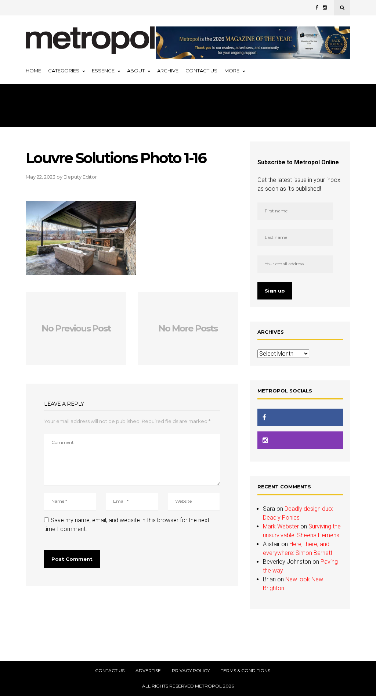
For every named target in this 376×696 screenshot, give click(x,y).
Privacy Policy (191, 670)
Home (33, 70)
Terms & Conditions (245, 670)
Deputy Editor (80, 177)
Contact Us (201, 70)
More (231, 70)
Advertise (148, 670)
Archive (167, 70)
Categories (63, 70)
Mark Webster (281, 526)
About (136, 70)
